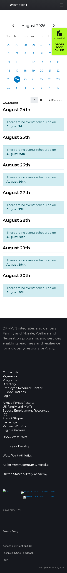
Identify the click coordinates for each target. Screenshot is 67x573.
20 (41, 70)
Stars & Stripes (13, 418)
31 (50, 45)
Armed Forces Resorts (18, 402)
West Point (19, 5)
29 (33, 45)
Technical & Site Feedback (18, 553)
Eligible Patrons (14, 430)
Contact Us (10, 372)
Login (7, 396)
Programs (10, 380)
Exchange (10, 422)
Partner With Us (14, 426)
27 (17, 45)
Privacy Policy (11, 531)
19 (33, 70)
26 (8, 45)
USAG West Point (15, 437)
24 (17, 79)
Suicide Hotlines (14, 392)
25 (25, 79)
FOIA (5, 560)
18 (25, 70)
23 (8, 79)
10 (17, 62)
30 (41, 45)
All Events (54, 100)
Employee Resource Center (23, 388)
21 (50, 70)
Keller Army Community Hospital (26, 464)
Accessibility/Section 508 (17, 546)
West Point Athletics (17, 455)
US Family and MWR (17, 406)
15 (58, 62)
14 (50, 62)
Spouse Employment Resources (26, 410)
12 (33, 62)
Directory (9, 384)
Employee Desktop (16, 446)
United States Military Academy (25, 474)
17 (17, 70)
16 (9, 70)
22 (58, 70)
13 (41, 62)
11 (25, 62)
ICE (5, 414)
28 (25, 45)
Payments (10, 376)
